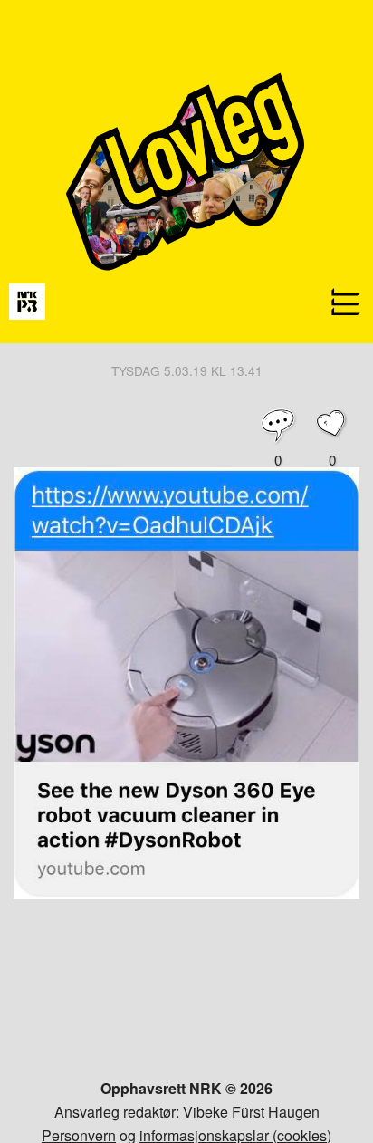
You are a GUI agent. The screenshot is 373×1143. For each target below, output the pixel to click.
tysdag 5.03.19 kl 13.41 (187, 370)
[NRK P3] (27, 300)
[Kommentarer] (278, 426)
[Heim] (186, 337)
